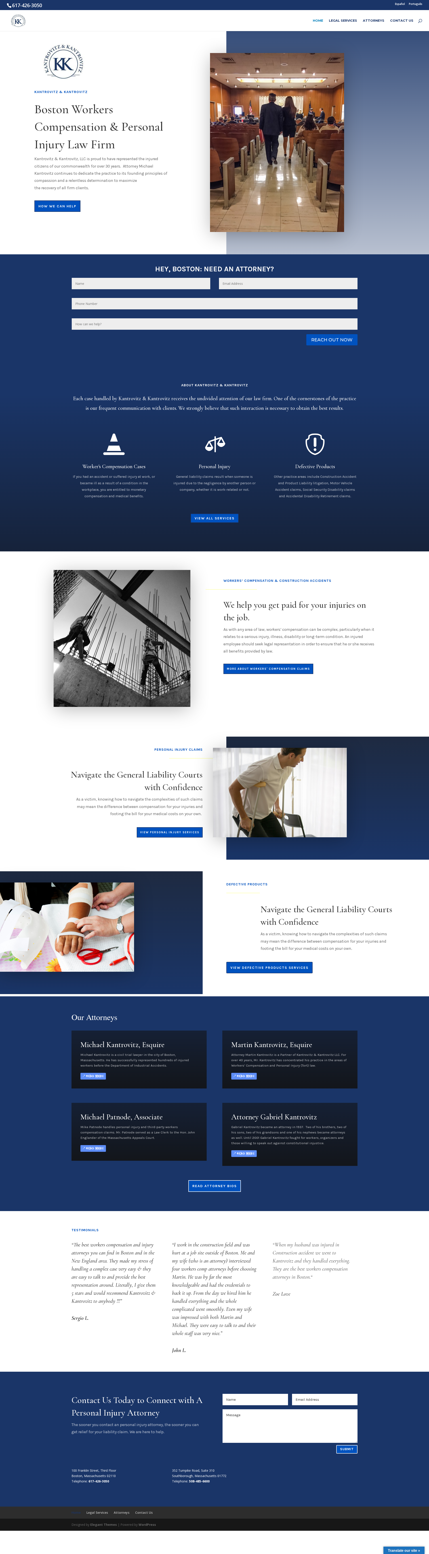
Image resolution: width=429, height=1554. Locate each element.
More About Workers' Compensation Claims (268, 668)
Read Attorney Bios (214, 1186)
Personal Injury (214, 466)
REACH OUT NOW (332, 339)
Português (415, 4)
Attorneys (373, 21)
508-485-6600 (199, 1481)
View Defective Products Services (269, 967)
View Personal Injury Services (169, 832)
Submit (347, 1449)
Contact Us (401, 21)
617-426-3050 (98, 1481)
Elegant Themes (103, 1524)
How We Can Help (57, 206)
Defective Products (315, 466)
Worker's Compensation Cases (113, 466)
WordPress (147, 1524)
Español (400, 4)
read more (95, 1076)
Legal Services (343, 21)
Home (318, 21)
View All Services (215, 518)
